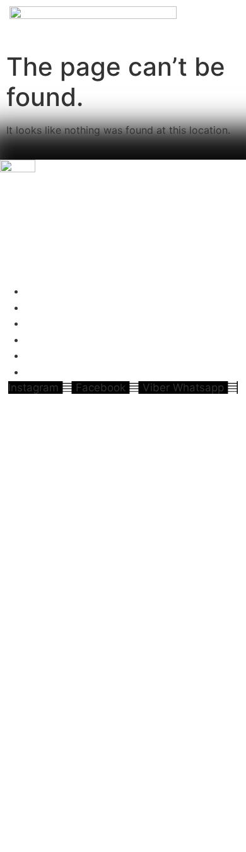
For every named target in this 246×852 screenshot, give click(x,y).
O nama (49, 291)
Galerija (49, 355)
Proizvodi (54, 307)
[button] (123, 275)
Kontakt (50, 371)
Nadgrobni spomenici (93, 339)
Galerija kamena (76, 323)
